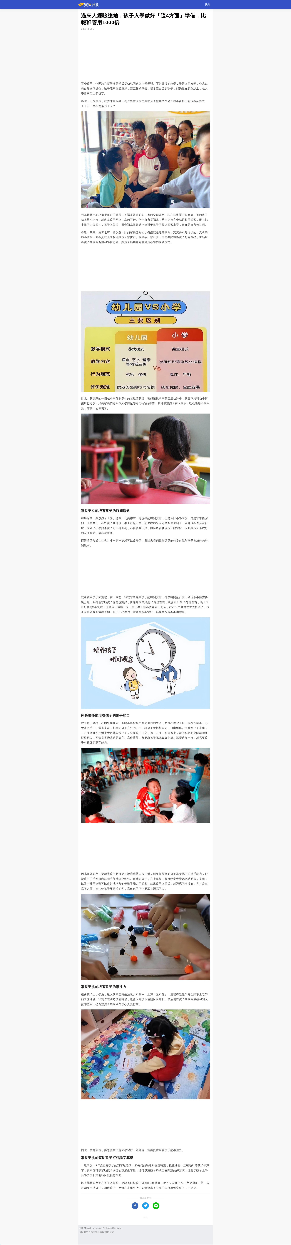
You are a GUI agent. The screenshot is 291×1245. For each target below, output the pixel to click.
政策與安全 (94, 1232)
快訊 (207, 4)
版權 (112, 1232)
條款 (102, 1232)
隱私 (107, 1232)
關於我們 (84, 1232)
